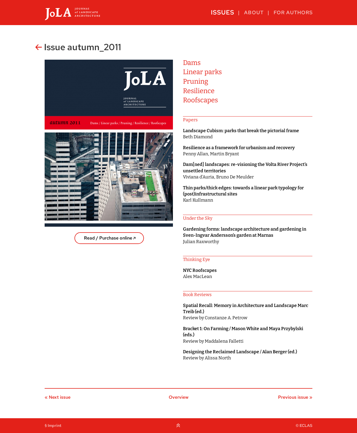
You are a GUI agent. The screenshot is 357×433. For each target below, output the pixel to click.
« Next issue (58, 397)
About (254, 12)
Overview (179, 397)
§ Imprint (53, 425)
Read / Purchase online (108, 238)
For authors (293, 12)
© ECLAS (304, 425)
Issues (222, 12)
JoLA (72, 12)
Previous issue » (295, 397)
